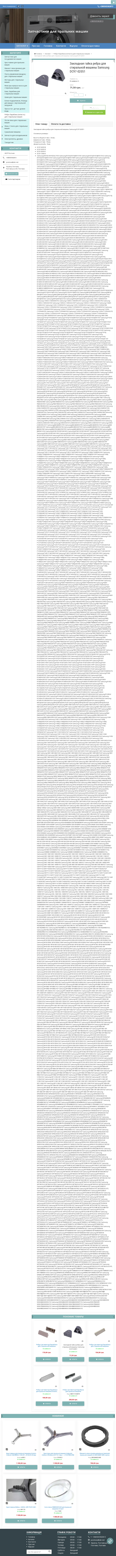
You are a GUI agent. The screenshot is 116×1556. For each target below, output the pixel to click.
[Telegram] (18, 6)
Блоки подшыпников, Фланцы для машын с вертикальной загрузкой (16, 103)
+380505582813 (106, 6)
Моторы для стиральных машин (14, 81)
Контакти (61, 45)
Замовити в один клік (94, 112)
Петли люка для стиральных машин (15, 121)
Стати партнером (13, 179)
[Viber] (22, 6)
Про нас (36, 45)
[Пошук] (75, 17)
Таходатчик (9, 142)
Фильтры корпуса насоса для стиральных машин (16, 87)
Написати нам (12, 174)
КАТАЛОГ (22, 45)
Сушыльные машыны (12, 132)
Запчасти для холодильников (16, 135)
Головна (48, 45)
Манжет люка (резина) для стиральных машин (15, 69)
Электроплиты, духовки (14, 139)
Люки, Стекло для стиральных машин (16, 127)
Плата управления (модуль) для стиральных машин (15, 75)
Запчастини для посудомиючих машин (13, 58)
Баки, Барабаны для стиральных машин (12, 92)
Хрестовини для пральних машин (14, 63)
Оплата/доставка (90, 45)
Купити (82, 100)
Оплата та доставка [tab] (61, 124)
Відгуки (74, 45)
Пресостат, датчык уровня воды (15, 110)
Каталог (31, 1539)
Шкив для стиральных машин (16, 97)
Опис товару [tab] (41, 124)
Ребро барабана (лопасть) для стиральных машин (15, 115)
